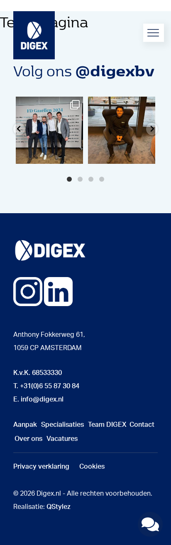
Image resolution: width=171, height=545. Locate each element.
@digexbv (114, 70)
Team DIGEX (107, 424)
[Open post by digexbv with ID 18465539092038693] (49, 130)
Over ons (28, 439)
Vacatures (62, 439)
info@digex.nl (42, 399)
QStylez (58, 507)
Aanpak (25, 424)
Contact (141, 424)
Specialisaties (62, 424)
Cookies (92, 466)
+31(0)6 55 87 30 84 (49, 386)
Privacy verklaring (41, 466)
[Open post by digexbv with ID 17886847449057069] (121, 130)
